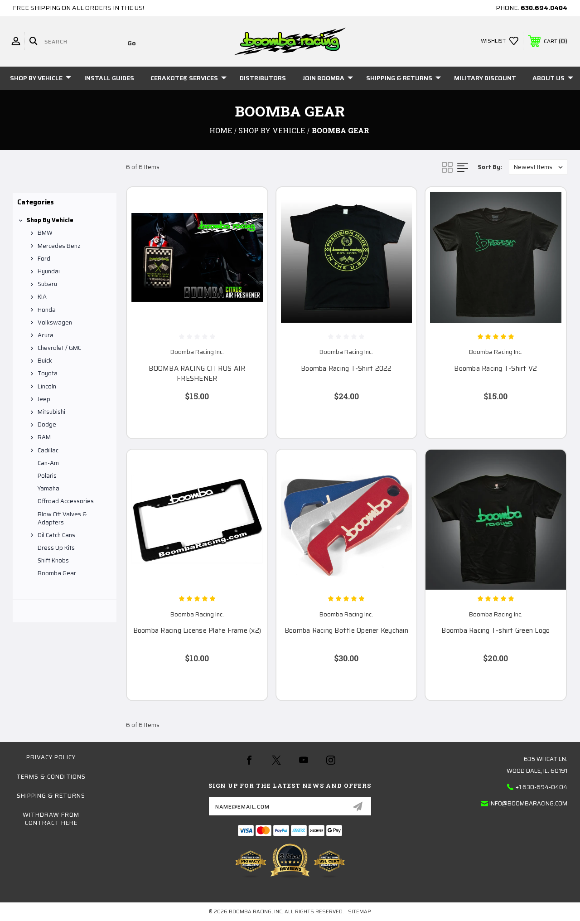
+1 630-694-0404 (541, 787)
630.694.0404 (544, 8)
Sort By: (490, 167)
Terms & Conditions (51, 776)
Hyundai (49, 271)
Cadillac (48, 450)
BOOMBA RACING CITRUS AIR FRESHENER (197, 374)
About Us (548, 78)
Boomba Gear (57, 573)
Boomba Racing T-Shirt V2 (495, 369)
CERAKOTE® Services (184, 78)
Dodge (47, 424)
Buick (45, 360)
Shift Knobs (53, 560)
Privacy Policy (51, 757)
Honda (47, 310)
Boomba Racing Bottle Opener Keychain (346, 630)
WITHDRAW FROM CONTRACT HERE (51, 819)
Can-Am (48, 463)
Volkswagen (55, 322)
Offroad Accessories (66, 501)
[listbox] (538, 167)
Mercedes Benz (59, 246)
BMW (45, 233)
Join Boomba (323, 78)
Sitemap (359, 912)
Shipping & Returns (399, 78)
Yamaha (48, 488)
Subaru (47, 284)
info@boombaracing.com (528, 803)
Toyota (48, 373)
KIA (42, 296)
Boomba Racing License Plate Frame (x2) (197, 630)
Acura (45, 335)
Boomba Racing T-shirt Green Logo (495, 630)
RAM (44, 437)
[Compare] (249, 248)
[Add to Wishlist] (249, 226)
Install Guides (109, 78)
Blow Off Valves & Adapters (62, 518)
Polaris (47, 475)
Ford (44, 258)
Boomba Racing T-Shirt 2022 (346, 369)
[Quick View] (249, 204)
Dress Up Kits (56, 548)
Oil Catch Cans (56, 535)
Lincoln (47, 386)
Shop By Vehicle (36, 78)
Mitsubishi (51, 412)
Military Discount (485, 78)
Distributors (263, 78)
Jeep (44, 399)
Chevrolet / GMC (59, 348)
